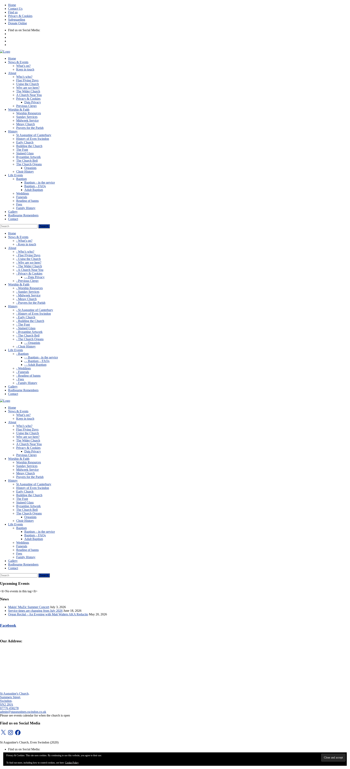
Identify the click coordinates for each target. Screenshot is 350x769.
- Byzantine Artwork (29, 332)
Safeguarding (16, 19)
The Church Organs (29, 164)
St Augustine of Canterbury (33, 135)
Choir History (25, 171)
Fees (19, 204)
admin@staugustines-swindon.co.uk (23, 711)
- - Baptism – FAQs (36, 361)
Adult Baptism (33, 189)
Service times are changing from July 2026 (35, 610)
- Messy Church (26, 299)
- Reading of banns (28, 375)
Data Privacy (32, 102)
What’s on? (23, 65)
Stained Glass (25, 153)
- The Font (23, 324)
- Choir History (26, 346)
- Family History (26, 383)
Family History (25, 208)
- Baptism (22, 353)
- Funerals (22, 372)
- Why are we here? (28, 262)
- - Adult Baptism (35, 364)
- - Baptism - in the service (41, 357)
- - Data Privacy (34, 277)
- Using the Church (28, 259)
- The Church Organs (30, 339)
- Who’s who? (25, 251)
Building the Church (29, 146)
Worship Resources (28, 113)
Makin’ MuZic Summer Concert (28, 607)
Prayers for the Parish (30, 127)
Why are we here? (27, 87)
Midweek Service (27, 120)
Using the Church (27, 84)
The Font (22, 149)
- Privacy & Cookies (29, 273)
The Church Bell (27, 160)
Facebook (8, 625)
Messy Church (25, 124)
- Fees (20, 379)
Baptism (21, 179)
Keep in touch (25, 69)
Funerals (21, 197)
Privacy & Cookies (20, 16)
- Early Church (25, 317)
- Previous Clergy (27, 280)
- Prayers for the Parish (30, 302)
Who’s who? (24, 76)
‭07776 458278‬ (9, 708)
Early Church (24, 142)
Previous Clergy (26, 106)
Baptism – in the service (39, 182)
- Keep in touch (26, 244)
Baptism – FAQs (35, 186)
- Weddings (23, 368)
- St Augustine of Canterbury (34, 310)
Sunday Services (26, 117)
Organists (30, 168)
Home (12, 5)
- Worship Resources (29, 288)
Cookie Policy (72, 762)
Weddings (22, 193)
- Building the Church (30, 321)
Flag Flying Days (27, 80)
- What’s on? (24, 240)
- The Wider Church (29, 266)
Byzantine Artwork (28, 157)
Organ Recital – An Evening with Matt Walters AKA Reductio (48, 614)
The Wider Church (28, 91)
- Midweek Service (28, 295)
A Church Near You (29, 95)
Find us (13, 12)
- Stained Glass (25, 328)
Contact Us (15, 8)
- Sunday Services (27, 291)
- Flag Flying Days (28, 255)
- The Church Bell (27, 335)
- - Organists (32, 342)
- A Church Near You (29, 270)
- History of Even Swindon (33, 313)
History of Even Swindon (32, 138)
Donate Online (17, 23)
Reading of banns (27, 200)
